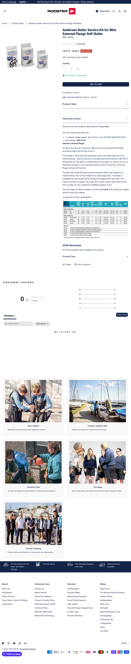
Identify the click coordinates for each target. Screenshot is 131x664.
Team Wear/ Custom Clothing (14, 600)
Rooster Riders (73, 592)
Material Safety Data (43, 612)
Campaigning (105, 615)
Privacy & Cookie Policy (45, 600)
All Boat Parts (18, 23)
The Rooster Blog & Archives (112, 592)
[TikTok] (20, 643)
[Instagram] (8, 643)
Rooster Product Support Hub (79, 608)
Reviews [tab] (9, 315)
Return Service (41, 592)
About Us (6, 589)
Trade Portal (7, 604)
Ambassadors (73, 589)
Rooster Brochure (74, 615)
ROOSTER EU (14, 649)
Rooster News (106, 596)
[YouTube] (14, 643)
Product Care (73, 612)
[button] (125, 11)
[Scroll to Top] (126, 650)
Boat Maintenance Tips (110, 612)
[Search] (114, 11)
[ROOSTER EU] (62, 11)
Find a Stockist (8, 596)
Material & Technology (44, 615)
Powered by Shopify (28, 649)
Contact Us (39, 589)
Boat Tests (104, 604)
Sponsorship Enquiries (77, 596)
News (102, 627)
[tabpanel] (65, 340)
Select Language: (9, 2)
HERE (105, 189)
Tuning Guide (105, 623)
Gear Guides (72, 604)
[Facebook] (3, 643)
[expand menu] (4, 11)
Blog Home (105, 589)
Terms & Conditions (43, 596)
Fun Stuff (104, 631)
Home (4, 23)
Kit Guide (104, 608)
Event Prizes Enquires (76, 600)
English (124, 643)
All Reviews (7, 592)
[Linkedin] (25, 643)
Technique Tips (106, 619)
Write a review (122, 315)
